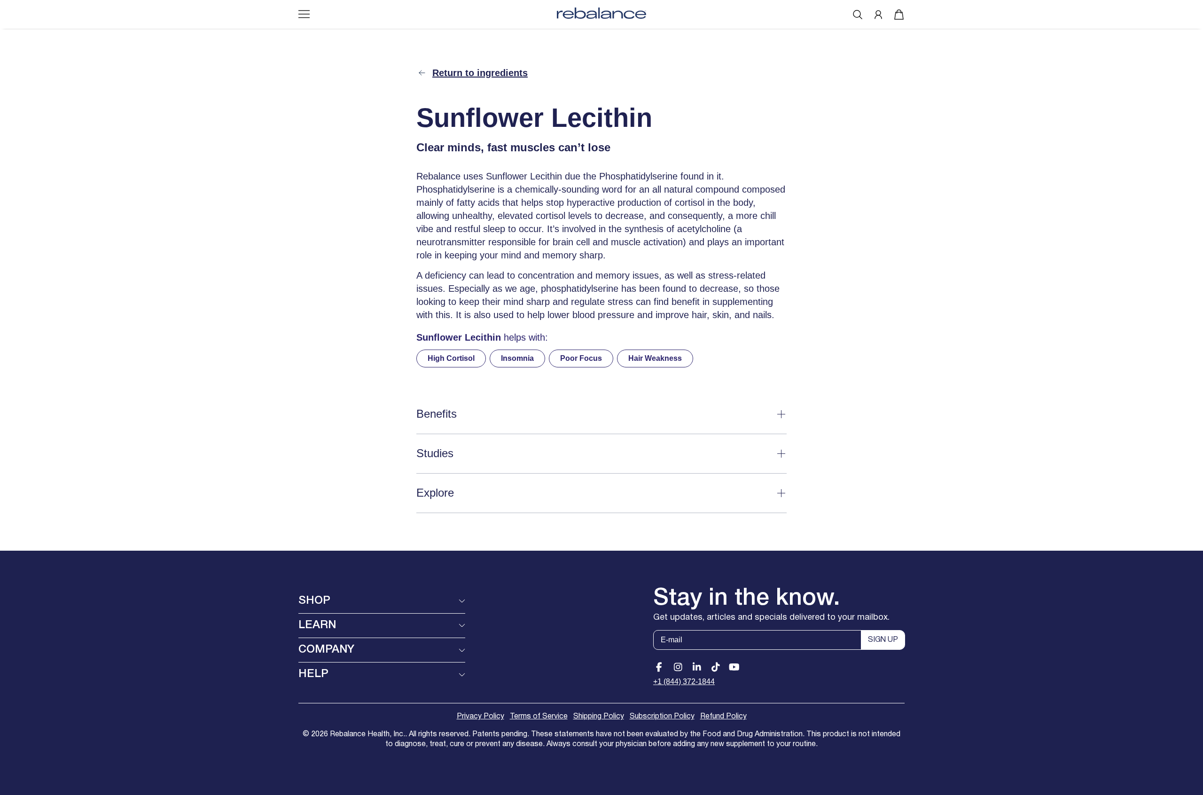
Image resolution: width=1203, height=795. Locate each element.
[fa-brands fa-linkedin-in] (697, 667)
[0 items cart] (899, 14)
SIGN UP (883, 640)
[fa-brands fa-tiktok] (715, 667)
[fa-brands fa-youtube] (734, 667)
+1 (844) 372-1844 (684, 682)
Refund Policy (723, 716)
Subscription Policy (662, 716)
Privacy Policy (480, 716)
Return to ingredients (480, 73)
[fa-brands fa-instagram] (678, 667)
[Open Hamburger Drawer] (304, 14)
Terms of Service (539, 716)
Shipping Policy (598, 716)
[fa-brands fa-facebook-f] (659, 667)
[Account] (878, 14)
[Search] (857, 14)
